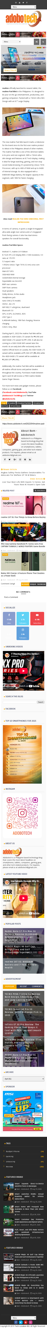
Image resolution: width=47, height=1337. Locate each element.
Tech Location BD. (22, 1326)
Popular (9, 986)
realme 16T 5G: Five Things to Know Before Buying (23, 517)
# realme (11, 403)
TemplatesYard (24, 1330)
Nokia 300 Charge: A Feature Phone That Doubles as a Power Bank (22, 574)
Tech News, (32, 66)
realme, (35, 63)
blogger (25, 584)
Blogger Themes (23, 1334)
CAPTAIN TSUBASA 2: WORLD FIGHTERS (16, 525)
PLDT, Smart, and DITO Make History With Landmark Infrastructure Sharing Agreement (29, 1232)
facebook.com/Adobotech (15, 392)
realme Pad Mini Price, (19, 66)
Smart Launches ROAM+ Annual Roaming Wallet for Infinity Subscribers (29, 1196)
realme (5, 499)
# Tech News (15, 406)
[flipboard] (30, 2)
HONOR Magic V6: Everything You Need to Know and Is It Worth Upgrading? (29, 1287)
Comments (37, 986)
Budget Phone (13, 1151)
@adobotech (8, 399)
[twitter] (23, 2)
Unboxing (10, 1162)
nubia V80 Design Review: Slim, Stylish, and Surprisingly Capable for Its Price (23, 1043)
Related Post (8, 491)
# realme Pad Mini (24, 403)
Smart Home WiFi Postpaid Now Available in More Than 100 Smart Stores (29, 1209)
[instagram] (16, 2)
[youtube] (19, 2)
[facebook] (27, 2)
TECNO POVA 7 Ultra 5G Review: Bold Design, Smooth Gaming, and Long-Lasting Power (23, 997)
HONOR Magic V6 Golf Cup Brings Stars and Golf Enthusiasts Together (20, 949)
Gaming (10, 1156)
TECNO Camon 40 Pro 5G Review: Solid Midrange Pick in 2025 (23, 1012)
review (9, 1167)
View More (41, 490)
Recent (23, 986)
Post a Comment (11, 597)
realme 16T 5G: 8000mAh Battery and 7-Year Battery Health (21, 965)
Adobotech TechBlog (12, 395)
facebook (41, 584)
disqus (33, 584)
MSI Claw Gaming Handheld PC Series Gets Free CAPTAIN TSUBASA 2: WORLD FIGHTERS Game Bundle (23, 545)
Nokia (5, 555)
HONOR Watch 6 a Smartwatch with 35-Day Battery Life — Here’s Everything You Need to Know (29, 1300)
